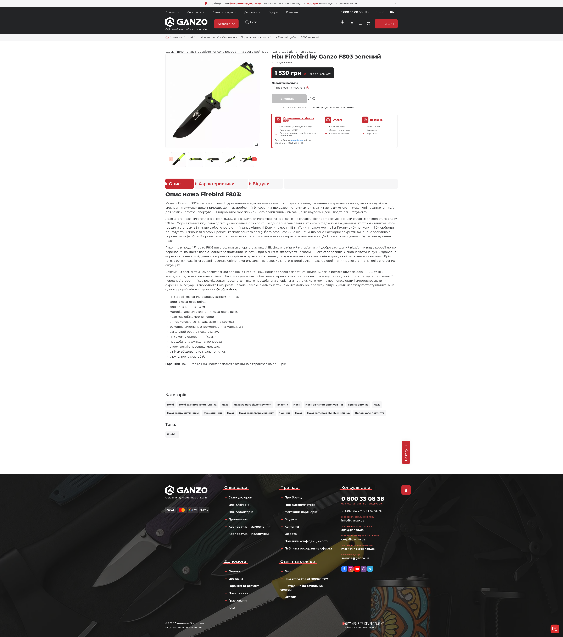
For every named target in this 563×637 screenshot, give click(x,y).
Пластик (282, 404)
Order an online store (360, 627)
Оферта (291, 534)
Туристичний (213, 413)
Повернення (238, 593)
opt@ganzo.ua (352, 530)
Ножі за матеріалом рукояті (253, 404)
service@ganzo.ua (355, 558)
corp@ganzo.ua (353, 539)
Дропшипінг (238, 519)
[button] (171, 159)
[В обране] (314, 100)
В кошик (287, 98)
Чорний (284, 413)
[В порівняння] (309, 100)
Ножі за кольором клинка (256, 413)
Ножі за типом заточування (324, 404)
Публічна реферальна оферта (308, 548)
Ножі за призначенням (183, 413)
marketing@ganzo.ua (358, 549)
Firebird (172, 434)
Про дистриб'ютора (300, 505)
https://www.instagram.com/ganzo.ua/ (351, 569)
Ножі (170, 404)
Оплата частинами (294, 107)
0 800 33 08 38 (351, 12)
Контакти (292, 12)
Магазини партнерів (301, 512)
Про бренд (293, 497)
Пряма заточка (358, 404)
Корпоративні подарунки (249, 534)
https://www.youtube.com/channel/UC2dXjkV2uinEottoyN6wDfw (357, 569)
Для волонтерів (241, 512)
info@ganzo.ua (352, 520)
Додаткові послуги (284, 83)
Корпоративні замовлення (249, 526)
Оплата (234, 571)
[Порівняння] (360, 24)
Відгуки (274, 12)
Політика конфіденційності (306, 541)
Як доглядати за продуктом (306, 578)
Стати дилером (240, 497)
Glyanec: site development (364, 624)
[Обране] (368, 24)
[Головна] (167, 37)
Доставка (236, 578)
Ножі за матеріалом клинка (198, 404)
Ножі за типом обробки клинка (328, 413)
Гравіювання (290, 87)
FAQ (232, 607)
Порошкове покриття (369, 413)
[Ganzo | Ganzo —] (186, 23)
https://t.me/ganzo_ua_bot (370, 569)
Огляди (290, 597)
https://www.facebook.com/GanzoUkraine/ (344, 569)
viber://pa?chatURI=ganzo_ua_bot (364, 569)
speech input (342, 22)
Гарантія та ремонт (244, 586)
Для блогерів (239, 505)
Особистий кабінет (352, 24)
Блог (288, 571)
